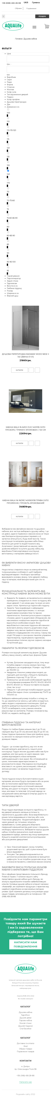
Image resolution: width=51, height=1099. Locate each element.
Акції (26, 1046)
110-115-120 (11, 130)
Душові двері (25, 1018)
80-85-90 (11, 235)
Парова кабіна (25, 1020)
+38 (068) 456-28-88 (11, 3)
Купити (19, 370)
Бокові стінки (25, 1023)
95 (8, 271)
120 (8, 148)
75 (8, 209)
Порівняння (31, 8)
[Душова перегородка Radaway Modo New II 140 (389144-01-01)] (47, 348)
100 (8, 113)
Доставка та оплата (25, 1043)
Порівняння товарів (25, 1051)
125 (8, 157)
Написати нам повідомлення (25, 944)
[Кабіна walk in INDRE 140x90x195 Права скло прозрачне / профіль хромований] (47, 494)
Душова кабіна (25, 1012)
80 (8, 227)
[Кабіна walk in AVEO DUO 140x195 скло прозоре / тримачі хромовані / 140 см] (47, 421)
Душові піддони (25, 1026)
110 (8, 121)
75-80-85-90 (12, 218)
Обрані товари (25, 1049)
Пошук (42, 16)
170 (8, 183)
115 (8, 139)
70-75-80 (11, 200)
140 (8, 174)
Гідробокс (25, 1015)
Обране (18, 8)
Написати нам (25, 1082)
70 (8, 192)
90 (8, 253)
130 (8, 165)
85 (8, 244)
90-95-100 (11, 262)
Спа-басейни (25, 1029)
